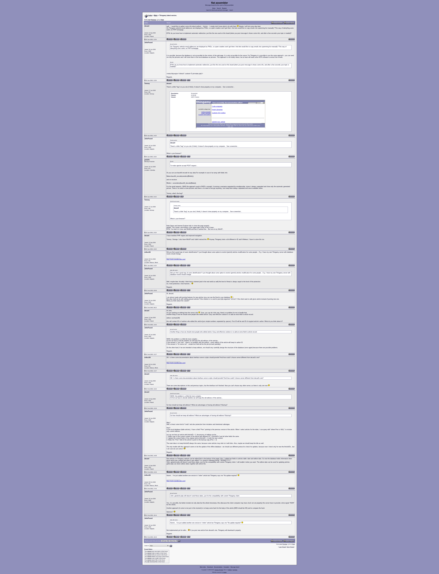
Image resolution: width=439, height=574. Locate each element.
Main (155, 15)
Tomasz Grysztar (219, 569)
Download (210, 567)
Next (162, 19)
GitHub (230, 569)
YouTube (234, 569)
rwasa (224, 572)
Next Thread (290, 547)
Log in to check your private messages (217, 10)
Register (224, 8)
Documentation (218, 567)
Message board (235, 567)
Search (219, 8)
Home (214, 8)
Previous (153, 19)
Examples (226, 567)
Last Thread (282, 547)
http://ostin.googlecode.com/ (176, 259)
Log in (231, 10)
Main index (203, 567)
